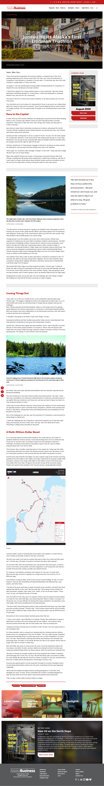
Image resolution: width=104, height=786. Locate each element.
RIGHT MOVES (79, 771)
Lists (91, 8)
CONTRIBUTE (43, 774)
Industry (62, 8)
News (57, 8)
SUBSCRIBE (43, 771)
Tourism (67, 45)
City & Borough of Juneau (28, 685)
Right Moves (85, 8)
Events (77, 8)
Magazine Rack (44, 776)
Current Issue (65, 2)
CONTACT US (79, 776)
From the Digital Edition (31, 703)
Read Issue (83, 113)
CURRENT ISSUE (44, 778)
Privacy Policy (17, 777)
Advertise (79, 2)
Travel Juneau (41, 685)
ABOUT (78, 774)
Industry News (62, 771)
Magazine (52, 8)
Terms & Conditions (27, 777)
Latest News (11, 701)
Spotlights (71, 8)
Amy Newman (40, 45)
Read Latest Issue (46, 755)
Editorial (86, 2)
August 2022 (16, 685)
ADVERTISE (43, 769)
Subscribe (72, 2)
